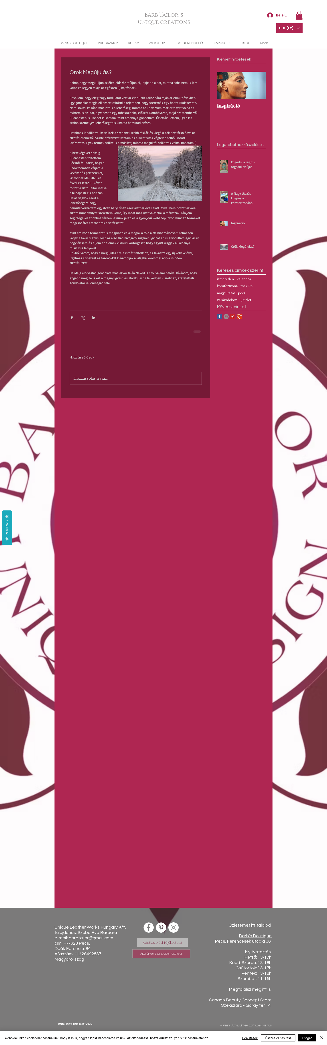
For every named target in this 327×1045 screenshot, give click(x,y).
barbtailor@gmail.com (91, 938)
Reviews (7, 527)
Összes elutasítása (278, 1038)
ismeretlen (225, 279)
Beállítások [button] (250, 1038)
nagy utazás (226, 293)
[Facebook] (148, 927)
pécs (241, 293)
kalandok (244, 279)
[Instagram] (173, 927)
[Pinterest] (161, 927)
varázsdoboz (227, 300)
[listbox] (289, 28)
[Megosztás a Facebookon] (72, 318)
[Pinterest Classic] (232, 316)
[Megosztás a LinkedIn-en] (93, 318)
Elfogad (307, 1038)
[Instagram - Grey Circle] (226, 316)
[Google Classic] (239, 316)
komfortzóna (227, 286)
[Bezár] (321, 1037)
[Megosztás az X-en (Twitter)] (83, 318)
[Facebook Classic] (219, 316)
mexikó (246, 286)
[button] (299, 15)
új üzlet (245, 300)
